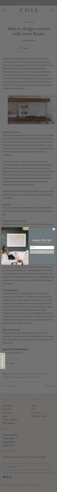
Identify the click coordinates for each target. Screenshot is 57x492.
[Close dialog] (54, 229)
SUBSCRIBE (42, 252)
